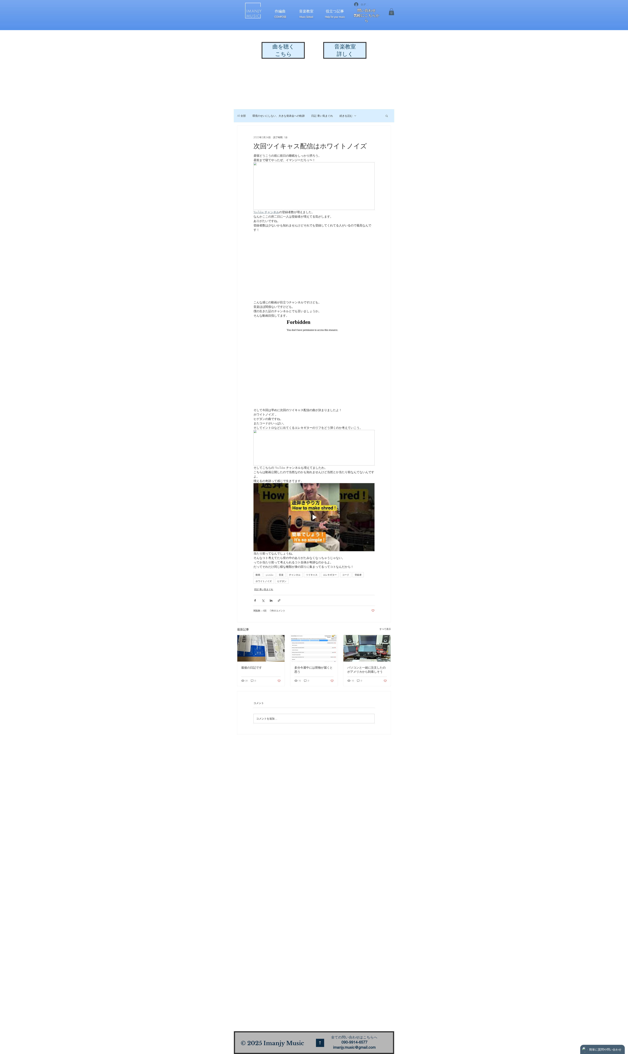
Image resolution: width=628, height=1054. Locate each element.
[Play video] (314, 517)
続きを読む (346, 116)
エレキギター (330, 574)
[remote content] (314, 363)
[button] (391, 11)
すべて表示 (385, 628)
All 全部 (241, 116)
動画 (258, 574)
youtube (269, 574)
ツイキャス (311, 574)
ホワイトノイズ (264, 581)
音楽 (281, 574)
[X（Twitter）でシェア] (263, 600)
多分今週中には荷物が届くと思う (313, 670)
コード (345, 574)
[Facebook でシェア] (255, 600)
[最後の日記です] (261, 648)
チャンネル (294, 574)
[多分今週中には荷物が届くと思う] (314, 648)
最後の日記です (251, 667)
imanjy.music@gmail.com (354, 1047)
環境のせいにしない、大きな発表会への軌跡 (278, 116)
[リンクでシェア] (279, 600)
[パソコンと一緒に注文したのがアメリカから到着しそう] (367, 648)
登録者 (358, 574)
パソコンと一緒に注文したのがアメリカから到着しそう (366, 670)
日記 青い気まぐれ (322, 116)
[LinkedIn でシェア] (271, 600)
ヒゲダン (281, 581)
